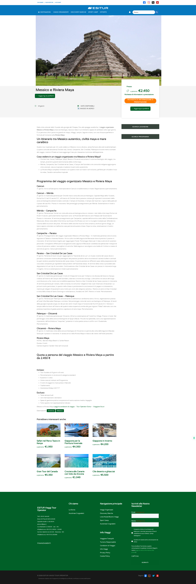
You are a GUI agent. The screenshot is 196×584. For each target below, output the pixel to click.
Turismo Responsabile (108, 542)
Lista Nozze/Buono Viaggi (109, 517)
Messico (60, 411)
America (51, 411)
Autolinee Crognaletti (76, 513)
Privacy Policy (105, 553)
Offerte (103, 12)
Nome (138, 521)
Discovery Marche (78, 12)
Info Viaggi (104, 549)
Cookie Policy (105, 556)
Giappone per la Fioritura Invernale (73, 442)
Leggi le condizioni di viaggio (64, 407)
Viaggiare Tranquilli (107, 538)
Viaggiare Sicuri (98, 407)
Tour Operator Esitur (83, 407)
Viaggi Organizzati (61, 12)
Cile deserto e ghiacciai (104, 471)
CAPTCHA (135, 556)
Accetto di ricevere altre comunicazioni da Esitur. (146, 541)
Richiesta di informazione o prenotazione (140, 101)
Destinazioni (45, 12)
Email (137, 512)
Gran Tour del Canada (47, 471)
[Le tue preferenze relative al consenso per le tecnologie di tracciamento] (194, 438)
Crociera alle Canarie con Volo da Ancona (74, 472)
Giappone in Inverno (102, 441)
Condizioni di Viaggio (107, 546)
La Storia (72, 510)
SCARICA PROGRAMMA (140, 137)
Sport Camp (93, 12)
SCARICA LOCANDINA (140, 127)
